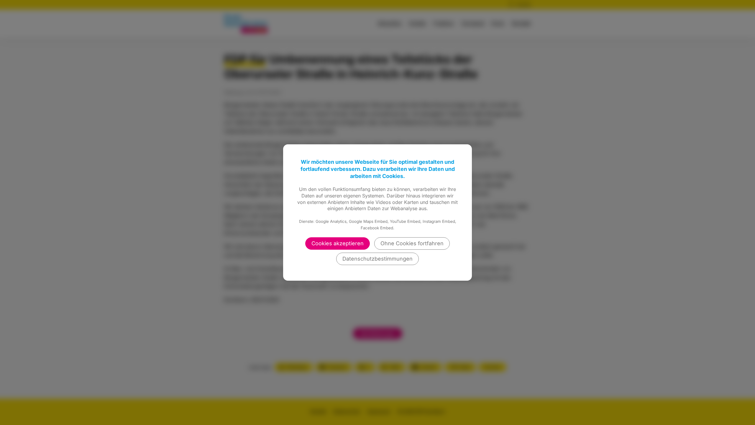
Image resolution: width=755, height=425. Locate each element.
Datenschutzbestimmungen (377, 259)
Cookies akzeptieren (337, 243)
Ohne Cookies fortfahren (412, 243)
